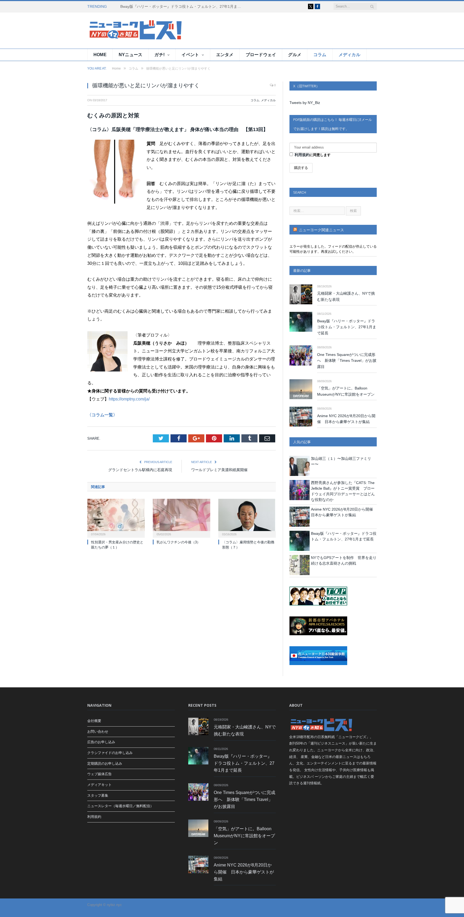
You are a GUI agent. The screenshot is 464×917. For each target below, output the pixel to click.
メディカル (349, 54)
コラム (320, 54)
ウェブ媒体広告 (99, 774)
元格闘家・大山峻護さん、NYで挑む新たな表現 (346, 296)
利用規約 (302, 155)
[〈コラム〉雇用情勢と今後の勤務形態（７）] (247, 517)
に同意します (313, 155)
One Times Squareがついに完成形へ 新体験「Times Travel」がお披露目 (346, 360)
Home (100, 54)
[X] (310, 6)
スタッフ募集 (97, 795)
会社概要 (94, 721)
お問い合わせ (97, 732)
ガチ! (159, 54)
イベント (190, 54)
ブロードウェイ (261, 54)
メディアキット (99, 785)
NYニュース (130, 54)
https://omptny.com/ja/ (129, 399)
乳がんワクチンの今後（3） (178, 542)
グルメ (294, 54)
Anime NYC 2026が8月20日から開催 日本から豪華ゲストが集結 (346, 419)
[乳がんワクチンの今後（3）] (181, 517)
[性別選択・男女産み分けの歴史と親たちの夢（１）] (116, 517)
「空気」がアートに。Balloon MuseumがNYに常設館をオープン (346, 391)
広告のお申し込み (101, 742)
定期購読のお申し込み (104, 763)
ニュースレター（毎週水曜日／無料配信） (120, 806)
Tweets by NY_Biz (304, 102)
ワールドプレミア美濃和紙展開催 (219, 470)
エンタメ (225, 54)
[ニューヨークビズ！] (119, 30)
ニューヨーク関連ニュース (321, 230)
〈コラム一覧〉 (102, 415)
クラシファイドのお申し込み (110, 753)
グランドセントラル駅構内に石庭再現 (140, 470)
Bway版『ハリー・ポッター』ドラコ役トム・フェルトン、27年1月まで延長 (182, 6)
